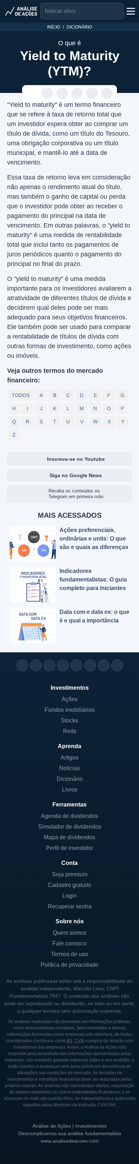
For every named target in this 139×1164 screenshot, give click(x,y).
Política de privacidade (69, 965)
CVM (79, 1040)
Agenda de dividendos (69, 816)
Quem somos (69, 933)
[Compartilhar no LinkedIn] (107, 93)
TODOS (21, 395)
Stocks (69, 720)
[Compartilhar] (32, 93)
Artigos (69, 758)
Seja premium (69, 874)
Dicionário (79, 27)
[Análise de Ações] (21, 11)
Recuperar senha (70, 906)
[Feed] (103, 665)
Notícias (69, 768)
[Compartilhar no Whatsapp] (47, 93)
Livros (69, 790)
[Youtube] (76, 665)
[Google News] (90, 665)
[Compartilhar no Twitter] (92, 93)
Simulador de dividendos (69, 827)
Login (69, 896)
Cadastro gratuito (69, 885)
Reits (69, 731)
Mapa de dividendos (69, 837)
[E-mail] (117, 665)
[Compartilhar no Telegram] (62, 93)
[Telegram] (63, 665)
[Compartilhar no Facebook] (77, 93)
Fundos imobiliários (69, 710)
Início (53, 27)
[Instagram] (22, 665)
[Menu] (130, 11)
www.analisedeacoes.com (70, 1141)
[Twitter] (49, 665)
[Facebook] (36, 665)
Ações (70, 699)
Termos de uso (69, 954)
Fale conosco (69, 943)
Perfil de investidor (69, 848)
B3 (69, 1040)
